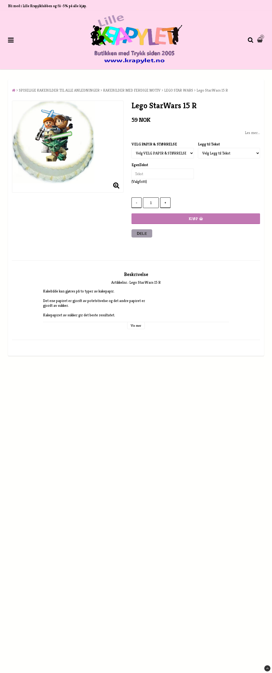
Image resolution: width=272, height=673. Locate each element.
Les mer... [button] (252, 132)
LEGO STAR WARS (178, 90)
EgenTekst (139, 164)
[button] (260, 40)
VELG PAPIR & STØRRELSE (154, 144)
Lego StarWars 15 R (212, 90)
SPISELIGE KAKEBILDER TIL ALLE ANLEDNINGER (59, 90)
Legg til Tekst (209, 144)
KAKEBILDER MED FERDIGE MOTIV (132, 90)
